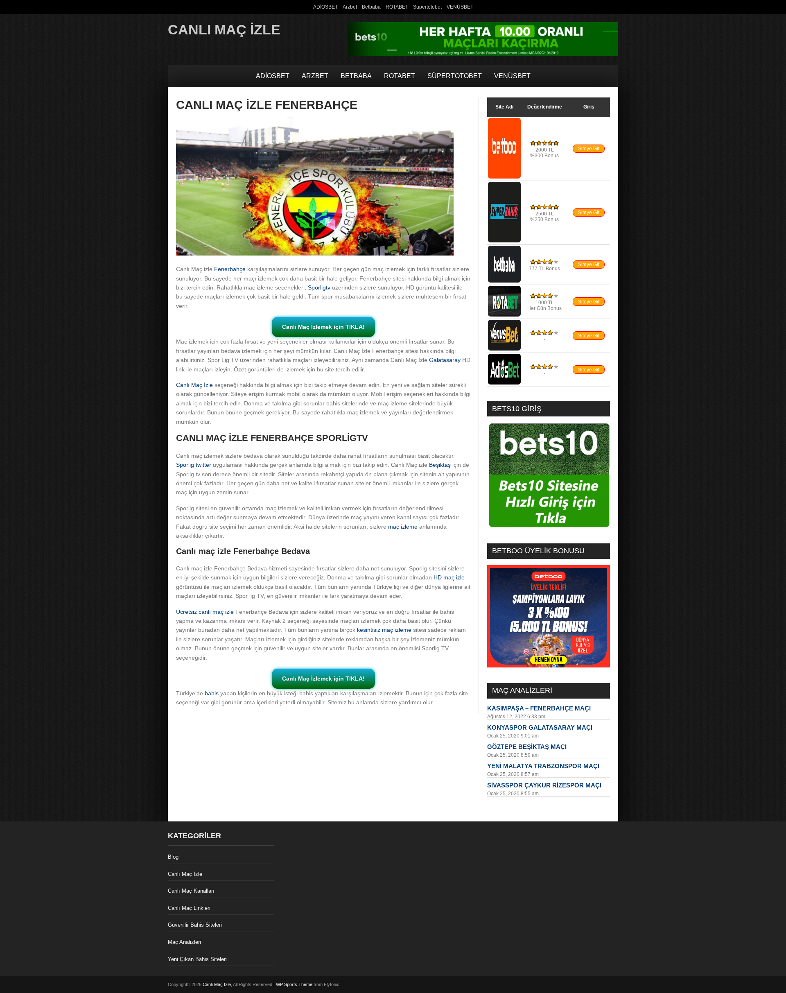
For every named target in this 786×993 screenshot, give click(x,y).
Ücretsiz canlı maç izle (205, 611)
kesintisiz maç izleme (384, 630)
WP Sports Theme (294, 984)
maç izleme (403, 526)
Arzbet (350, 7)
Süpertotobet (427, 7)
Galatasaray (445, 360)
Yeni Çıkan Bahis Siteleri (197, 959)
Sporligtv (319, 287)
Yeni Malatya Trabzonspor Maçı (543, 765)
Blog (173, 857)
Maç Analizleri (184, 942)
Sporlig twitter (193, 464)
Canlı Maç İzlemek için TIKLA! (323, 326)
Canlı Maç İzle (224, 29)
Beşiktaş (440, 464)
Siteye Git (588, 149)
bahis (212, 693)
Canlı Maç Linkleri (189, 908)
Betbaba (371, 7)
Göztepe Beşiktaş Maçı (527, 746)
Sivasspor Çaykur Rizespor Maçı (544, 785)
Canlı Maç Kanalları (191, 891)
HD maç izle (449, 577)
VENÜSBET (460, 7)
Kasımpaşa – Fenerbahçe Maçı (539, 708)
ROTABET (397, 7)
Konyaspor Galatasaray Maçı (539, 727)
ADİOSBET (325, 7)
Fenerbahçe (230, 269)
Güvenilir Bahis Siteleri (195, 925)
